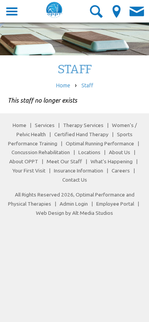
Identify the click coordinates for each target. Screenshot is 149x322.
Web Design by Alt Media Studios (74, 213)
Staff (87, 85)
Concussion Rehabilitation (40, 152)
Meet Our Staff (64, 161)
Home (63, 85)
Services (45, 125)
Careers (121, 170)
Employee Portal (115, 204)
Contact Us (74, 180)
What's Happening (112, 161)
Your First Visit (28, 170)
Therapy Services (83, 125)
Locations (89, 152)
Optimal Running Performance (100, 143)
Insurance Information (78, 170)
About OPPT (23, 161)
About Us (119, 152)
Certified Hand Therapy (81, 134)
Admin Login (74, 204)
